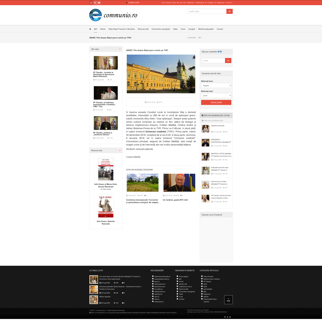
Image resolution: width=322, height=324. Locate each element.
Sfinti (205, 286)
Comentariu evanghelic (161, 29)
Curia (183, 29)
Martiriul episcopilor (206, 29)
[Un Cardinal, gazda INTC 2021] (179, 182)
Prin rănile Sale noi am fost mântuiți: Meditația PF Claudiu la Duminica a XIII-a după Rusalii (193, 3)
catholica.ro (158, 294)
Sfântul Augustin (105, 296)
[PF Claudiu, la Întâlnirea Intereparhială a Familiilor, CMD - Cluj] (105, 92)
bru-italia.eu (158, 289)
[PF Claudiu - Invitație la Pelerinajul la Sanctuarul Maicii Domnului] (105, 62)
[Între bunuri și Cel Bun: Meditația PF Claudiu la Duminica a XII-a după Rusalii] (207, 184)
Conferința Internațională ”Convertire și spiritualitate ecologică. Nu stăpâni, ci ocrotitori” (142, 202)
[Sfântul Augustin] (95, 299)
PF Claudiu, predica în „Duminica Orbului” (102, 134)
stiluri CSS (200, 312)
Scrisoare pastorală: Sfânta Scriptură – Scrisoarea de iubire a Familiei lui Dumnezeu (120, 287)
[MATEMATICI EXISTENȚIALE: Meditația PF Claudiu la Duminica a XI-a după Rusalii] (207, 142)
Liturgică (191, 29)
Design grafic (193, 312)
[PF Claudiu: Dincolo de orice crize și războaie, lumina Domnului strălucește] (207, 198)
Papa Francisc (208, 276)
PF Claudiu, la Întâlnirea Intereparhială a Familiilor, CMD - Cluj (104, 104)
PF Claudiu (207, 281)
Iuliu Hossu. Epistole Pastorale (106, 222)
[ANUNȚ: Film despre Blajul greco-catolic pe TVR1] (161, 73)
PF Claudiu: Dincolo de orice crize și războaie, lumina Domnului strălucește (221, 197)
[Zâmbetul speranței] (207, 128)
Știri (95, 29)
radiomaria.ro (159, 301)
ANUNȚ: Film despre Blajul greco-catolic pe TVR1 (147, 50)
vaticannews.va (159, 291)
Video (175, 29)
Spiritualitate (208, 289)
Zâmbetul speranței (217, 125)
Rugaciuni (207, 294)
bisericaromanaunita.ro (162, 276)
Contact (220, 29)
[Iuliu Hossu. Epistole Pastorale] (106, 205)
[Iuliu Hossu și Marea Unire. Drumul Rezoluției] (106, 168)
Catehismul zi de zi (185, 286)
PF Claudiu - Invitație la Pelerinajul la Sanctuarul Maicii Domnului (103, 74)
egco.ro (157, 281)
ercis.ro (156, 299)
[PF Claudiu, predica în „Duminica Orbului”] (105, 123)
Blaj (205, 291)
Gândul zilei (183, 284)
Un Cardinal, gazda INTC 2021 (175, 200)
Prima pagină (183, 276)
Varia (205, 284)
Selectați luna (207, 81)
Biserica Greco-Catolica (212, 279)
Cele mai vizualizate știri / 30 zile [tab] (216, 115)
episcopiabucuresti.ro (161, 279)
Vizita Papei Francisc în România (121, 29)
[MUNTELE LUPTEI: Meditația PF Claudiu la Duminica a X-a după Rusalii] (207, 156)
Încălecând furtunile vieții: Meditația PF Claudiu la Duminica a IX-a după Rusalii (221, 170)
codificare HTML (208, 312)
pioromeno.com (159, 286)
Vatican (206, 296)
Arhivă (102, 29)
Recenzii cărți (143, 29)
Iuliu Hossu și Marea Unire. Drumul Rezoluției (105, 185)
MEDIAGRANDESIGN (220, 312)
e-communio (191, 37)
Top (228, 301)
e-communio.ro (101, 310)
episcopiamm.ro (159, 284)
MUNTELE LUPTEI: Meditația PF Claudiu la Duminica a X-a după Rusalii (221, 156)
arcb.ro (156, 296)
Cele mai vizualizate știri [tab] (213, 120)
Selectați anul (207, 91)
